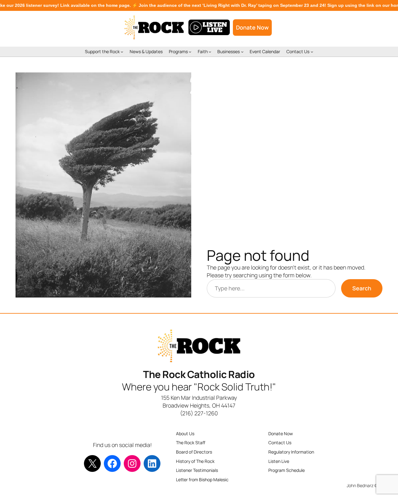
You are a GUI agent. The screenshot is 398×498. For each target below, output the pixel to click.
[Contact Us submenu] (312, 51)
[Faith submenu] (210, 51)
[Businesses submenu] (242, 51)
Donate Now (252, 27)
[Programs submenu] (190, 51)
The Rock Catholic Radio (199, 374)
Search (361, 288)
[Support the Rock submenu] (122, 51)
